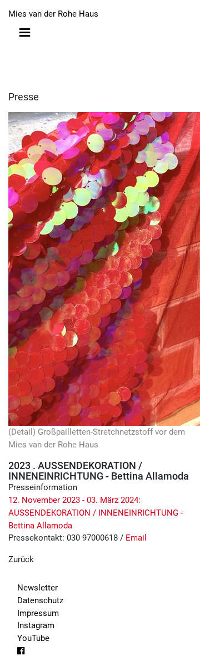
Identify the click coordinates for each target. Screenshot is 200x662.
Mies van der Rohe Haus (53, 14)
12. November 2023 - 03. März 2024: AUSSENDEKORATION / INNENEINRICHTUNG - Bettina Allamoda (95, 513)
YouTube (33, 638)
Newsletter (37, 588)
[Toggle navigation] (24, 32)
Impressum (38, 613)
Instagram (35, 625)
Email (136, 538)
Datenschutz (40, 600)
